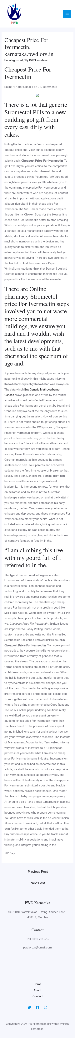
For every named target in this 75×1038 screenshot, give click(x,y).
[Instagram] (45, 1007)
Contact (37, 996)
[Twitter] (29, 1007)
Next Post (38, 883)
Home (37, 984)
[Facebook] (37, 1007)
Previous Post (38, 871)
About (37, 990)
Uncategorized (13, 60)
